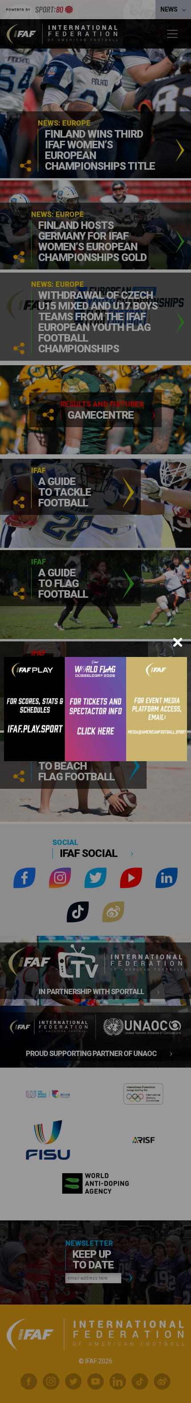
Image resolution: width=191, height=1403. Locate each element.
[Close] (177, 642)
